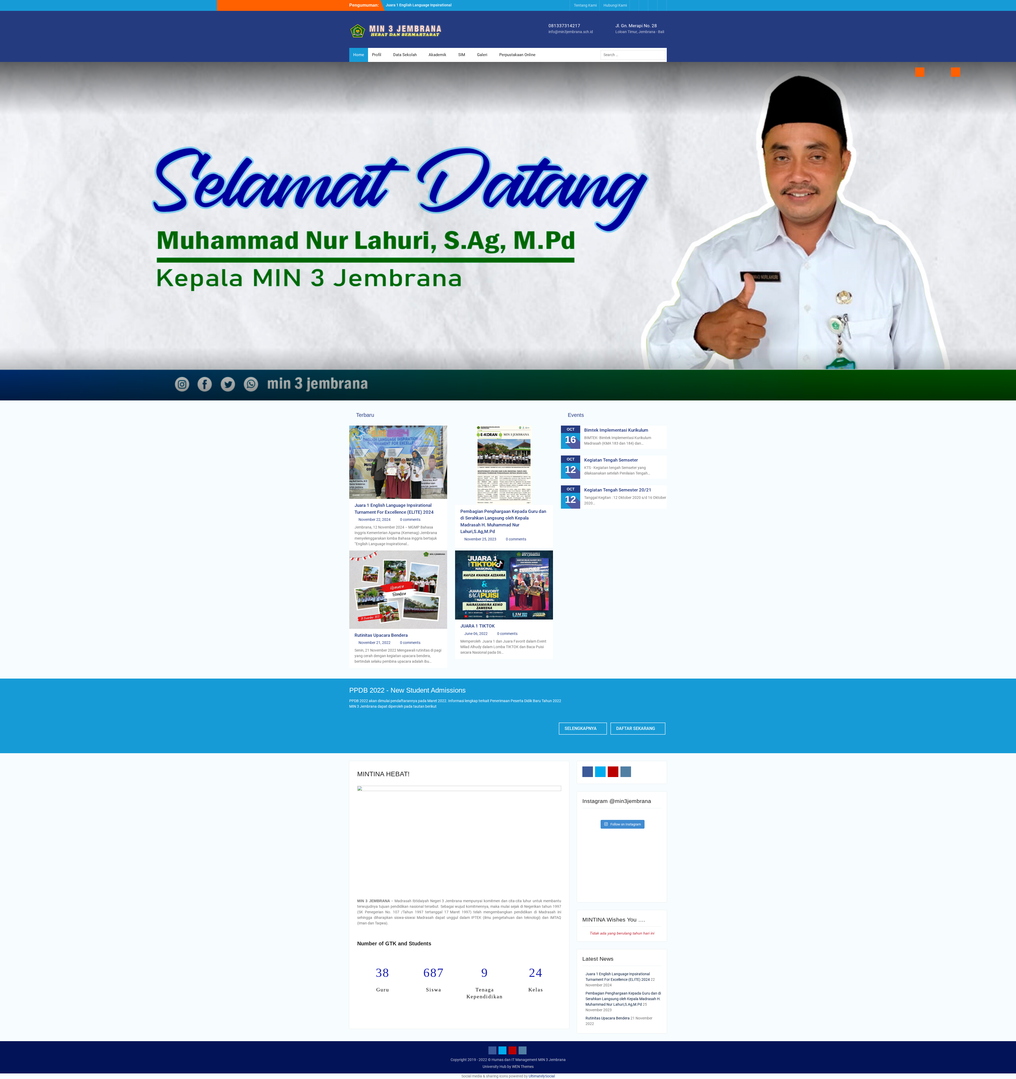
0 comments (410, 519)
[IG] (662, 5)
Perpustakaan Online (517, 54)
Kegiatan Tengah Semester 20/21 (617, 490)
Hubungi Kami (615, 5)
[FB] (634, 5)
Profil (376, 54)
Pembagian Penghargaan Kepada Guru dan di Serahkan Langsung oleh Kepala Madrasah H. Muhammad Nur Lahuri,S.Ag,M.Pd (623, 998)
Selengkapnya (581, 728)
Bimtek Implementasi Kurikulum (616, 430)
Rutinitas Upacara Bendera (381, 635)
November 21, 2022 (375, 642)
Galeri (482, 54)
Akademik (437, 54)
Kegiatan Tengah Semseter (611, 460)
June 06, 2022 (476, 633)
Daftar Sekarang (635, 728)
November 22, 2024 (375, 519)
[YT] (652, 5)
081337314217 (564, 25)
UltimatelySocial (542, 1076)
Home (358, 54)
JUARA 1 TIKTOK (477, 626)
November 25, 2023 (480, 539)
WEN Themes (523, 1066)
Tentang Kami (585, 5)
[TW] (643, 5)
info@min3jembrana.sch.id (570, 32)
